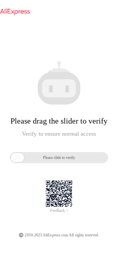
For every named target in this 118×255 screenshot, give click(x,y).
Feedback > (59, 210)
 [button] (17, 157)
